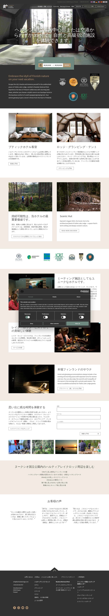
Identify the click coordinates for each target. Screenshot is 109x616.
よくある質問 (38, 600)
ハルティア (80, 587)
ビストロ (49, 6)
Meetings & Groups (65, 6)
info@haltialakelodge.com (20, 582)
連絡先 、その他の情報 (41, 597)
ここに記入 (60, 421)
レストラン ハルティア (84, 601)
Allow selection (54, 323)
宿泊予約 (78, 6)
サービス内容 (17, 348)
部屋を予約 (14, 164)
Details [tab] (54, 297)
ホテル (36, 585)
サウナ (36, 594)
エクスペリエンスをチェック (20, 429)
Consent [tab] (30, 297)
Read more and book (69, 231)
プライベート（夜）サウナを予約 (70, 388)
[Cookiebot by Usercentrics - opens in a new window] (82, 291)
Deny (31, 323)
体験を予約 (85, 434)
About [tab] (78, 297)
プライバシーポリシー (68, 577)
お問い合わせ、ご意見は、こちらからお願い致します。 (41, 577)
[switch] (45, 317)
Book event (101, 6)
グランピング (38, 588)
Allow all (77, 323)
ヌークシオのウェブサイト (64, 585)
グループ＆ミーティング (84, 595)
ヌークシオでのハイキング (85, 598)
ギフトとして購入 (89, 6)
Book (67, 65)
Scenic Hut (56, 6)
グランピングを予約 (65, 168)
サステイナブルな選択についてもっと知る (27, 236)
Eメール (59, 414)
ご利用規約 (81, 577)
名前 (58, 406)
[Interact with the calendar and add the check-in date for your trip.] (40, 65)
